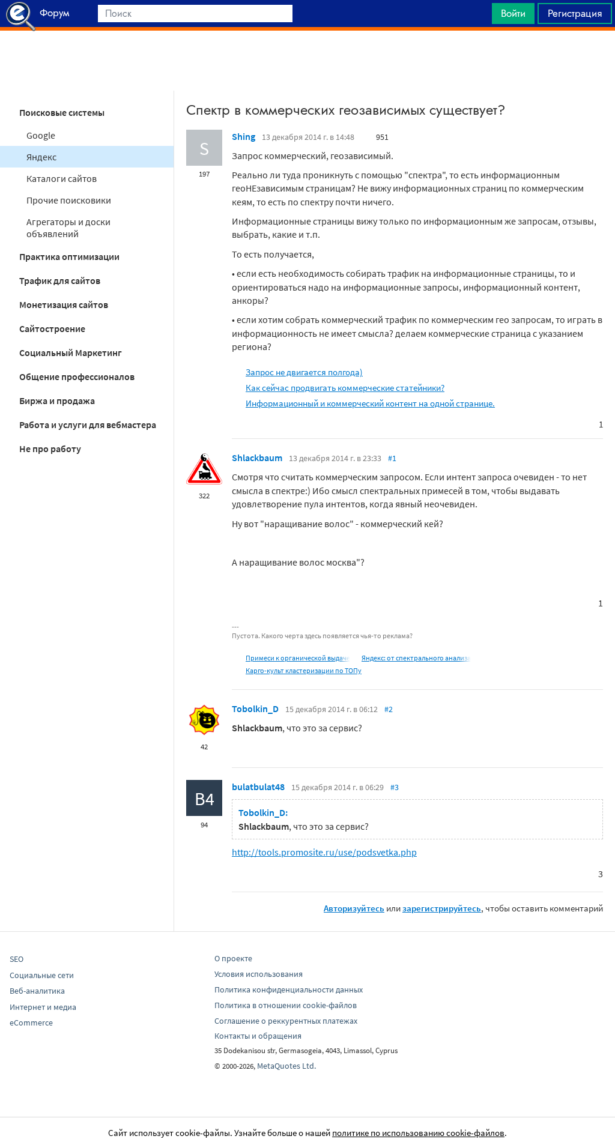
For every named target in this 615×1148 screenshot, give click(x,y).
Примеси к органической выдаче (298, 657)
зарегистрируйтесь (441, 908)
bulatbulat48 (258, 787)
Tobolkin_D (255, 708)
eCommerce (31, 1022)
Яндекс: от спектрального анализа (416, 657)
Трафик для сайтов (59, 280)
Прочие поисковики (68, 200)
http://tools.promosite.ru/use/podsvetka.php (324, 852)
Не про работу (50, 449)
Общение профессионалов (77, 376)
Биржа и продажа (57, 400)
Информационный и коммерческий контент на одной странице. (370, 403)
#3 (394, 787)
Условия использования (258, 973)
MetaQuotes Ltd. (286, 1065)
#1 (392, 458)
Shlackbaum (257, 458)
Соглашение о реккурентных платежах (285, 1020)
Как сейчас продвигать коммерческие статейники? (345, 387)
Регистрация (575, 13)
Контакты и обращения (257, 1035)
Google (40, 135)
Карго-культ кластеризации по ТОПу (304, 670)
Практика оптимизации (69, 256)
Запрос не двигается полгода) (304, 372)
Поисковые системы (62, 112)
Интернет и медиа (43, 1006)
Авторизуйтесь (354, 908)
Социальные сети (42, 975)
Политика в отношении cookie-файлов (285, 1005)
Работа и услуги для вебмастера (87, 424)
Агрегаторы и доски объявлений (68, 228)
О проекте (233, 958)
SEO (16, 958)
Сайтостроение (52, 328)
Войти (513, 13)
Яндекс (41, 157)
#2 (388, 709)
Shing (243, 136)
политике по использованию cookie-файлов (418, 1132)
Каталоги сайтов (61, 178)
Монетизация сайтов (63, 304)
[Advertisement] (307, 61)
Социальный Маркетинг (70, 352)
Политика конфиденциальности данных (288, 989)
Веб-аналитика (37, 990)
